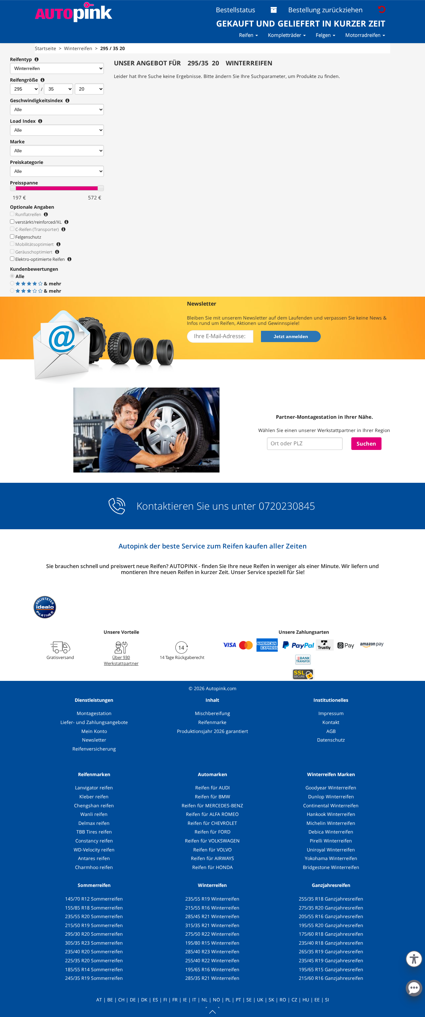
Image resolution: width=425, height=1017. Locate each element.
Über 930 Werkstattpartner (121, 660)
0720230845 (287, 506)
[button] (414, 957)
